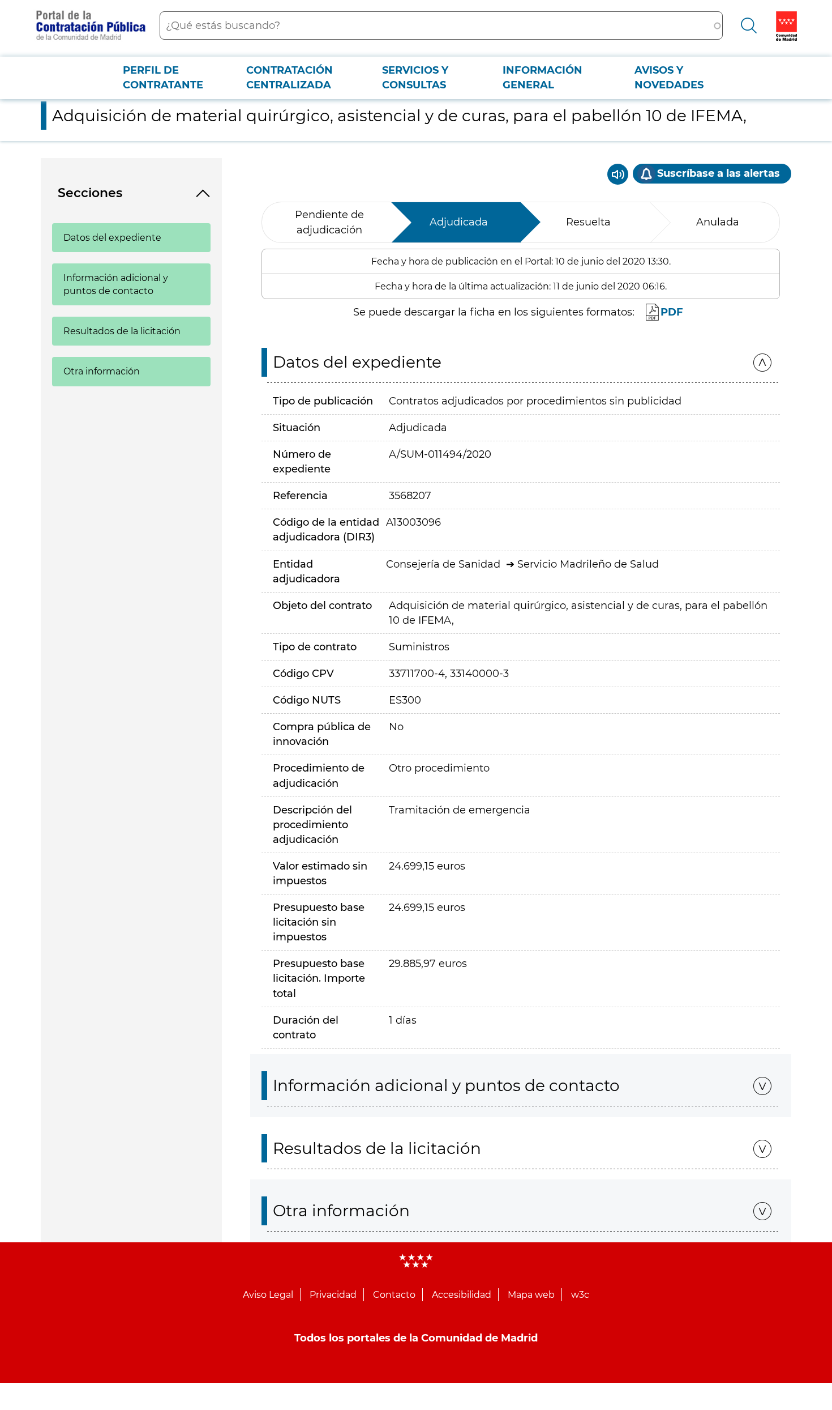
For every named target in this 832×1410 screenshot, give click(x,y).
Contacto (394, 1294)
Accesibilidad (461, 1294)
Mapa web (531, 1294)
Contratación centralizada (289, 77)
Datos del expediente (112, 237)
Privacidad (333, 1294)
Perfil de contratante (163, 77)
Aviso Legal (268, 1294)
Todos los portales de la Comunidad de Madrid (416, 1338)
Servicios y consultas (415, 77)
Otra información (101, 371)
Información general (542, 77)
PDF (672, 312)
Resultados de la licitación (122, 331)
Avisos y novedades (669, 77)
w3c (580, 1294)
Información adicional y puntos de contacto (115, 284)
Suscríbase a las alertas (718, 173)
